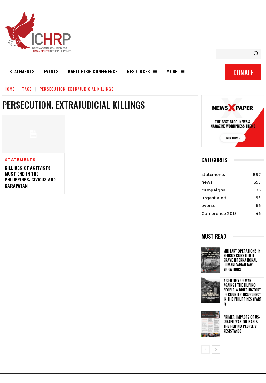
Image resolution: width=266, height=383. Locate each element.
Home (10, 89)
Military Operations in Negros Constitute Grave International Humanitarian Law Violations (242, 260)
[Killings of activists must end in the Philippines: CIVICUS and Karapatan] (33, 134)
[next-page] (216, 349)
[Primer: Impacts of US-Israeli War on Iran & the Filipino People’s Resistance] (210, 324)
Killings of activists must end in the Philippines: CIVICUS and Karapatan (30, 176)
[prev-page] (205, 349)
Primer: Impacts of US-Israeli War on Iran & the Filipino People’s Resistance (242, 324)
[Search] (255, 54)
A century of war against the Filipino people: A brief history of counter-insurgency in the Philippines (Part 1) (243, 292)
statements (20, 160)
